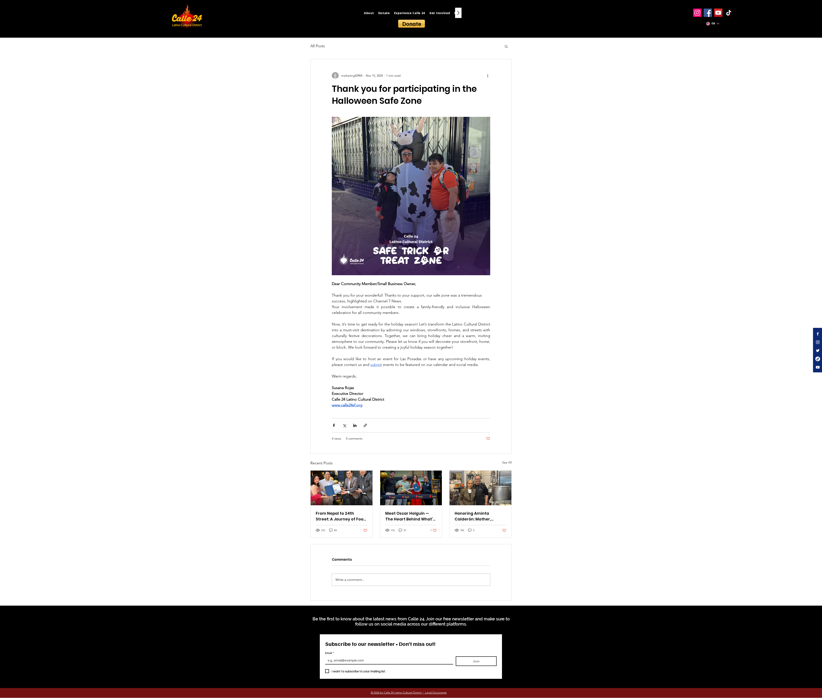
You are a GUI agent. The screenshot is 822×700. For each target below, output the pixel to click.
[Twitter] (817, 350)
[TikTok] (729, 13)
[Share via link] (365, 425)
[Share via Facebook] (334, 425)
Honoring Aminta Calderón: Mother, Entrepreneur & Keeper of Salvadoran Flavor (480, 516)
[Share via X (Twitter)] (344, 425)
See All (507, 462)
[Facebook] (708, 13)
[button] (506, 46)
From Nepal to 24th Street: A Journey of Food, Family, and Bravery (341, 516)
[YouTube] (718, 13)
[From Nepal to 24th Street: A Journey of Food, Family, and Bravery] (341, 488)
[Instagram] (697, 13)
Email (329, 653)
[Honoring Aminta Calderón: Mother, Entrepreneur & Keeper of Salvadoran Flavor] (480, 488)
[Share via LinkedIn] (355, 425)
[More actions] (487, 75)
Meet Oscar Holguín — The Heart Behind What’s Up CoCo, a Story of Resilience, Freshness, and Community (410, 516)
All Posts (317, 46)
